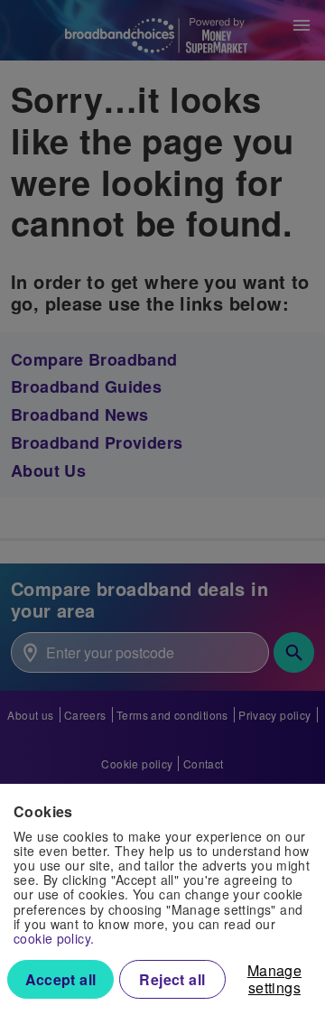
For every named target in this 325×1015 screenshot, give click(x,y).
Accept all (61, 979)
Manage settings (274, 979)
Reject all (172, 979)
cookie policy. (54, 938)
